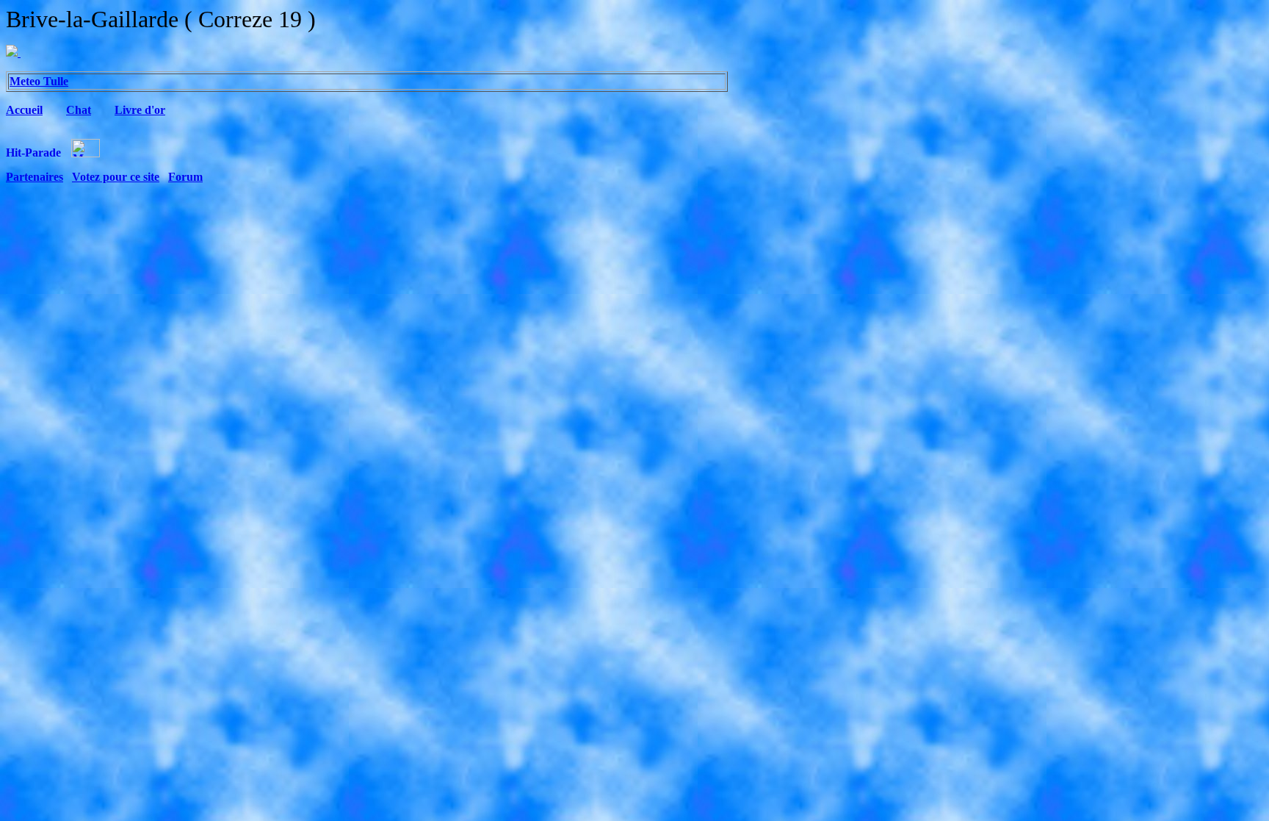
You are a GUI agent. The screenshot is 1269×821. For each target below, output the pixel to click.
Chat (78, 110)
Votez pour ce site (115, 177)
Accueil (24, 110)
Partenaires (34, 177)
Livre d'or (140, 110)
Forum (185, 177)
